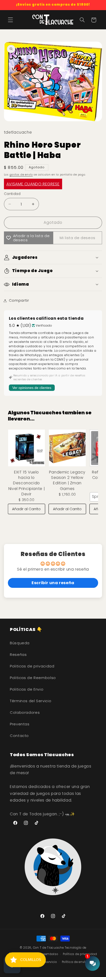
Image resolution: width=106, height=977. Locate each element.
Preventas (20, 724)
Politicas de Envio (26, 689)
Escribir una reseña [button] (53, 583)
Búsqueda (20, 643)
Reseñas (18, 654)
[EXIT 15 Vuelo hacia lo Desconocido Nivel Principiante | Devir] (26, 448)
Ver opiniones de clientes (31, 388)
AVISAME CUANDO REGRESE (33, 184)
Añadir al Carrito (26, 508)
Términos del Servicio (30, 700)
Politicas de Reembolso (33, 677)
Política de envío (74, 962)
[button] (10, 20)
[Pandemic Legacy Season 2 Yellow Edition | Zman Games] (67, 448)
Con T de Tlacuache (48, 948)
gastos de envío (21, 174)
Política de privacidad (80, 954)
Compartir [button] (19, 300)
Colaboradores (25, 712)
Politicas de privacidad (32, 666)
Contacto (19, 735)
